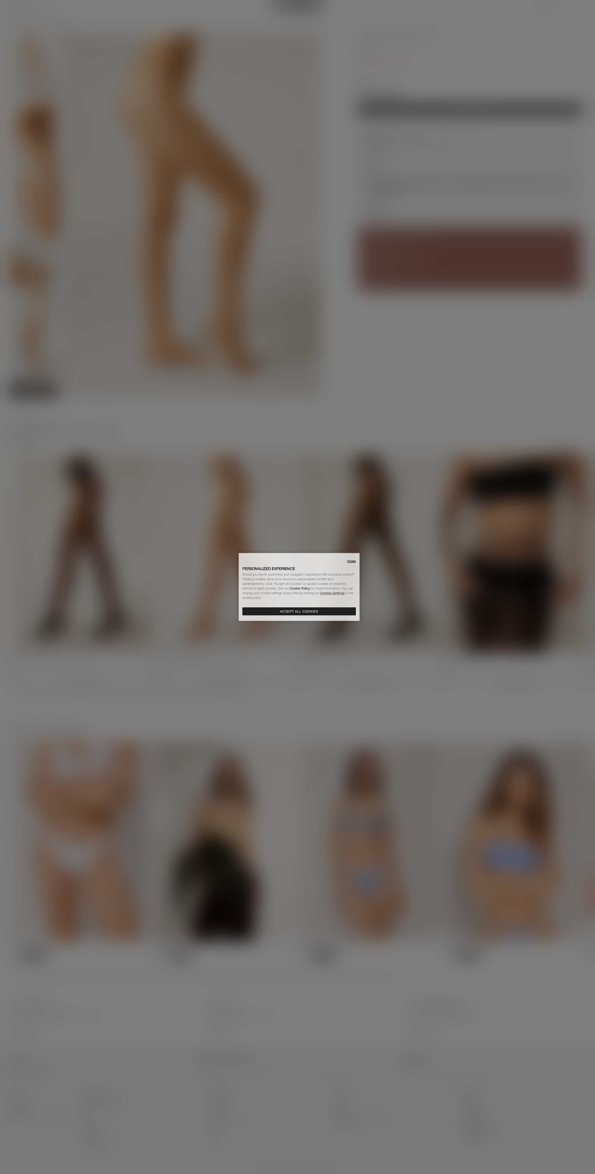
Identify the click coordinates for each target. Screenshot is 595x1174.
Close (351, 561)
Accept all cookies (299, 611)
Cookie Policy (300, 588)
